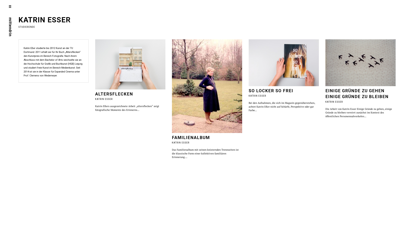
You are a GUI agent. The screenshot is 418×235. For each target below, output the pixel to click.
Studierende (26, 26)
